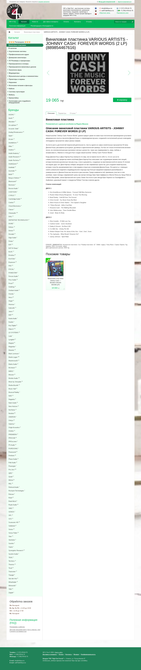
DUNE (11, 223)
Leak (11, 336)
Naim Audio (13, 403)
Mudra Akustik (14, 385)
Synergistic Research (17, 550)
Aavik (11, 118)
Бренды (13, 110)
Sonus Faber (14, 533)
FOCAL (12, 269)
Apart (11, 136)
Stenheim (12, 540)
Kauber (11, 322)
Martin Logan (14, 357)
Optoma (12, 424)
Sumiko (12, 543)
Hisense (12, 304)
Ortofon (12, 431)
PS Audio (12, 445)
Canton (12, 202)
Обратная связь (104, 13)
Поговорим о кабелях (17, 627)
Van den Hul (13, 578)
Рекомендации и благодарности (42, 26)
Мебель (12, 95)
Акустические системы (17, 51)
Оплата (66, 22)
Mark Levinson (14, 353)
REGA (11, 480)
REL (11, 484)
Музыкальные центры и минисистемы (23, 76)
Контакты (77, 22)
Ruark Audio (13, 505)
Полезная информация (17, 26)
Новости (35, 22)
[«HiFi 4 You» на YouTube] (96, 14)
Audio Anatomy (14, 153)
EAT (11, 245)
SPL (11, 515)
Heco (11, 297)
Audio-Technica (14, 160)
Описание (51, 113)
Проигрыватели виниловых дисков (22, 67)
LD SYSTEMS (14, 332)
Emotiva (12, 255)
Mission (12, 375)
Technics (12, 561)
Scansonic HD (14, 522)
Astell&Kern (13, 143)
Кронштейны (14, 98)
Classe (11, 209)
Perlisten (12, 455)
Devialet (12, 234)
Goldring (12, 287)
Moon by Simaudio (16, 382)
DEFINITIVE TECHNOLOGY (19, 220)
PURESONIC (14, 448)
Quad (11, 477)
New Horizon (14, 406)
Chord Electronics (15, 206)
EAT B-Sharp (13, 248)
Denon (11, 230)
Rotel (11, 498)
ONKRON (12, 417)
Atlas (11, 146)
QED (11, 473)
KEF (11, 315)
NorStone (12, 410)
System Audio (14, 554)
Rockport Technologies (17, 491)
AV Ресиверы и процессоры (19, 61)
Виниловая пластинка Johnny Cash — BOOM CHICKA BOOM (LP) (55, 282)
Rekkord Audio (14, 487)
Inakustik (12, 308)
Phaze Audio (13, 459)
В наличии (13, 48)
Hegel (11, 301)
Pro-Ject (12, 469)
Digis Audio (13, 237)
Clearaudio (13, 213)
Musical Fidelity (14, 392)
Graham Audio (14, 290)
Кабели (11, 88)
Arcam (12, 139)
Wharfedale (13, 582)
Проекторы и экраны (17, 79)
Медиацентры (14, 73)
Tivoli (11, 568)
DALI (11, 216)
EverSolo (12, 259)
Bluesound (13, 181)
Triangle (12, 575)
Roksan (12, 494)
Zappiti (11, 592)
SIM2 (11, 508)
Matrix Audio (13, 364)
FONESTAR (13, 273)
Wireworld (12, 585)
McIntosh (12, 368)
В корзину (122, 100)
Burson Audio (13, 188)
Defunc (12, 227)
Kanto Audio (13, 318)
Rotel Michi (13, 501)
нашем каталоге (44, 1)
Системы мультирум (17, 92)
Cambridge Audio (15, 199)
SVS (11, 519)
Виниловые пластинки (17, 45)
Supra (11, 547)
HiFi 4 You (12, 22)
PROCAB (13, 438)
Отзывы (89, 22)
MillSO (11, 371)
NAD (11, 396)
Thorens (12, 564)
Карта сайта (58, 652)
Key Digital (13, 325)
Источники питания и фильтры (21, 85)
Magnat (12, 343)
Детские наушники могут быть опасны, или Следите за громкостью (25, 630)
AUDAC (12, 114)
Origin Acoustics (15, 427)
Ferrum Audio (14, 276)
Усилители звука (15, 70)
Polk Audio (13, 462)
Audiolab (12, 167)
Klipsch (12, 329)
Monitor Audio (14, 378)
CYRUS (12, 195)
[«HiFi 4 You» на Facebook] (96, 8)
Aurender (12, 171)
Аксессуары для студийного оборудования (20, 101)
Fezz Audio (13, 280)
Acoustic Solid (14, 129)
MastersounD (14, 361)
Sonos (11, 529)
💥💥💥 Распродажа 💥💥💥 (19, 42)
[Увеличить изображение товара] (64, 289)
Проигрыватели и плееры (19, 64)
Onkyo (12, 420)
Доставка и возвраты (50, 22)
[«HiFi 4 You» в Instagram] (96, 11)
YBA (11, 589)
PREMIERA (13, 434)
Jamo (11, 311)
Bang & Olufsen (15, 178)
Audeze (12, 150)
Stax (11, 536)
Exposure (13, 262)
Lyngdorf (12, 339)
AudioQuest (13, 164)
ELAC (11, 252)
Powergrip (12, 466)
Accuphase (13, 125)
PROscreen (13, 441)
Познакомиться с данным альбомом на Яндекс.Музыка (67, 124)
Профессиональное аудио (19, 54)
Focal (11, 283)
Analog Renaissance (16, 132)
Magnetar (12, 346)
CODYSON (13, 192)
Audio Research (15, 157)
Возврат (76, 654)
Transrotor (13, 571)
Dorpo (11, 241)
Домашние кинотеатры (17, 57)
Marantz (12, 350)
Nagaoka (12, 399)
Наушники (13, 82)
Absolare (12, 122)
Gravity (11, 294)
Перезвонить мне (122, 13)
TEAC (11, 557)
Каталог (24, 22)
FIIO (11, 266)
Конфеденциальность (88, 654)
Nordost (12, 413)
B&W (11, 174)
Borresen (12, 185)
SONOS (12, 512)
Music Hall (13, 389)
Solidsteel (12, 526)
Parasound (13, 452)
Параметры (62, 113)
